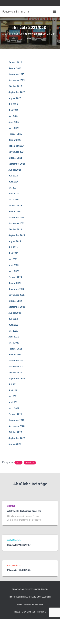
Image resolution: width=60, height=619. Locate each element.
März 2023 (13, 271)
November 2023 (16, 223)
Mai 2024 (13, 188)
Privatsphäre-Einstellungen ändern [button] (30, 589)
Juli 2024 (13, 175)
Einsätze (30, 462)
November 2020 (16, 426)
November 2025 (16, 80)
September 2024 (16, 164)
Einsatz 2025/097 (19, 545)
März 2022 (13, 342)
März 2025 (13, 128)
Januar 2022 (14, 354)
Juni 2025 (13, 110)
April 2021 (13, 402)
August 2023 (14, 241)
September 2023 (16, 235)
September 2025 (16, 92)
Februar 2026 (15, 62)
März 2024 (13, 199)
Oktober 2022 (15, 301)
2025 (9, 540)
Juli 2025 (13, 104)
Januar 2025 (14, 140)
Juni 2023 (13, 253)
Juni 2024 (13, 181)
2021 (18, 462)
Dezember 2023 (16, 217)
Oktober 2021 (15, 372)
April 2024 (13, 193)
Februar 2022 (15, 349)
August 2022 (14, 313)
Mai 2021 (13, 396)
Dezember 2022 (16, 289)
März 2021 (13, 408)
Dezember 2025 (16, 74)
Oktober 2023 (15, 229)
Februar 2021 (15, 414)
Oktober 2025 (15, 86)
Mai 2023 (13, 259)
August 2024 (14, 170)
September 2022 (16, 307)
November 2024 (16, 152)
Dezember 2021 (16, 360)
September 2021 (16, 378)
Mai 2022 (13, 331)
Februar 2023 (15, 277)
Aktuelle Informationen (24, 511)
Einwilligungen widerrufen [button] (30, 604)
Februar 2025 (15, 134)
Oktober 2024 (15, 158)
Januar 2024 (14, 211)
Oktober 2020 (15, 432)
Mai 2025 (13, 116)
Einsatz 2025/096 (19, 570)
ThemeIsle (41, 612)
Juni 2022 (13, 325)
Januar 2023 (14, 283)
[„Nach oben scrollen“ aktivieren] (54, 613)
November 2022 (16, 295)
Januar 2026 (14, 68)
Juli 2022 (13, 319)
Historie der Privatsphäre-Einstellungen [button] (30, 597)
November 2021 (16, 366)
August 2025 (14, 98)
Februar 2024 (15, 205)
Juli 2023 (13, 247)
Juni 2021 (13, 390)
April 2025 (13, 122)
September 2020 (16, 438)
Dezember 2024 (16, 146)
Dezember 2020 (16, 420)
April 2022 (13, 336)
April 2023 (13, 265)
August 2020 (14, 444)
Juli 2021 (13, 384)
